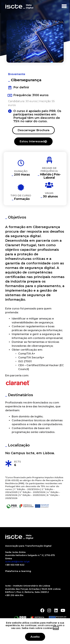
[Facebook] (42, 610)
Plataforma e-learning (18, 571)
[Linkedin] (56, 610)
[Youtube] (63, 610)
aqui (55, 628)
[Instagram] (49, 610)
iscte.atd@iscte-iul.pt (17, 561)
